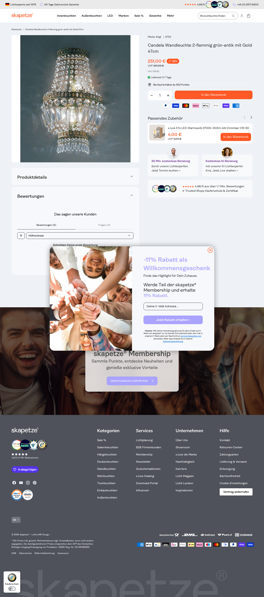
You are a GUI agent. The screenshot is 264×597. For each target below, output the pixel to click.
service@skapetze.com (191, 336)
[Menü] (18, 573)
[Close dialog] (210, 250)
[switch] (12, 589)
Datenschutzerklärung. (173, 341)
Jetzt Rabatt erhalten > (173, 320)
